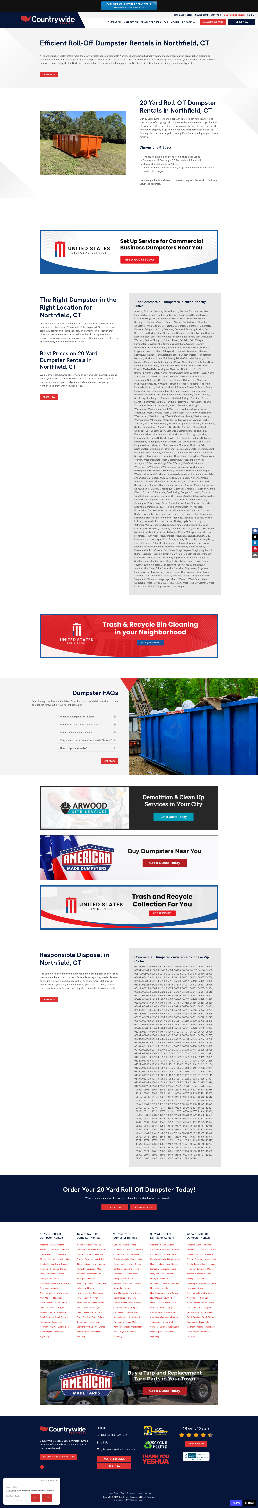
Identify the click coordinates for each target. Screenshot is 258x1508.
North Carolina (46, 1302)
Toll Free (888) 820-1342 (114, 1434)
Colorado (65, 1249)
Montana (65, 1283)
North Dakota (61, 1302)
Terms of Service (143, 1493)
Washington (63, 1326)
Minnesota (54, 1278)
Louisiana (54, 1268)
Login (250, 15)
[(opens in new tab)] (129, 251)
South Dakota (61, 1317)
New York (57, 1297)
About (175, 22)
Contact (216, 15)
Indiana (50, 1264)
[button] (88, 716)
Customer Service (234, 15)
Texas (55, 1322)
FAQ (166, 22)
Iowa (57, 1264)
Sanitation (131, 22)
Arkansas (44, 1249)
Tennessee (45, 1322)
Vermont (44, 1326)
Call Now (249, 1502)
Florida (43, 1259)
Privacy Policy (113, 1493)
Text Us (236, 1502)
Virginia (53, 1326)
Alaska (52, 1244)
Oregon (60, 1307)
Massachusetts (57, 1273)
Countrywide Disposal (128, 1497)
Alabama (44, 1244)
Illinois (43, 1264)
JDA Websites (131, 1500)
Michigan (44, 1278)
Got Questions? (182, 15)
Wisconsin (58, 1331)
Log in (141, 1500)
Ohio (42, 1307)
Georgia (51, 1259)
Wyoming (44, 1336)
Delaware (61, 1254)
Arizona (60, 1244)
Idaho (67, 1259)
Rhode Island (60, 1312)
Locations (189, 22)
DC (54, 1254)
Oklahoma (50, 1307)
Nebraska (44, 1288)
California (54, 1249)
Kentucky (44, 1268)
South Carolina (47, 1317)
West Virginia (46, 1331)
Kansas (64, 1264)
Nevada (54, 1288)
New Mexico (46, 1297)
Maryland (44, 1273)
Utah (61, 1322)
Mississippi (45, 1283)
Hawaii (60, 1259)
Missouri (56, 1283)
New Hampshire (47, 1293)
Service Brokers (151, 22)
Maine (63, 1268)
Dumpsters (114, 22)
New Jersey (62, 1293)
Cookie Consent (127, 1493)
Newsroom (201, 15)
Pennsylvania (46, 1312)
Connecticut (45, 1254)
